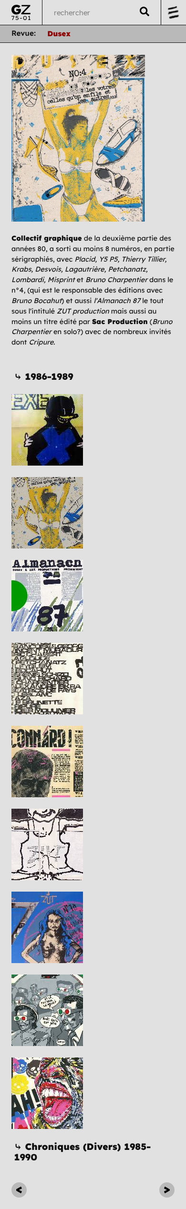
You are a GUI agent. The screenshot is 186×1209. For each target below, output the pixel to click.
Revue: (23, 33)
